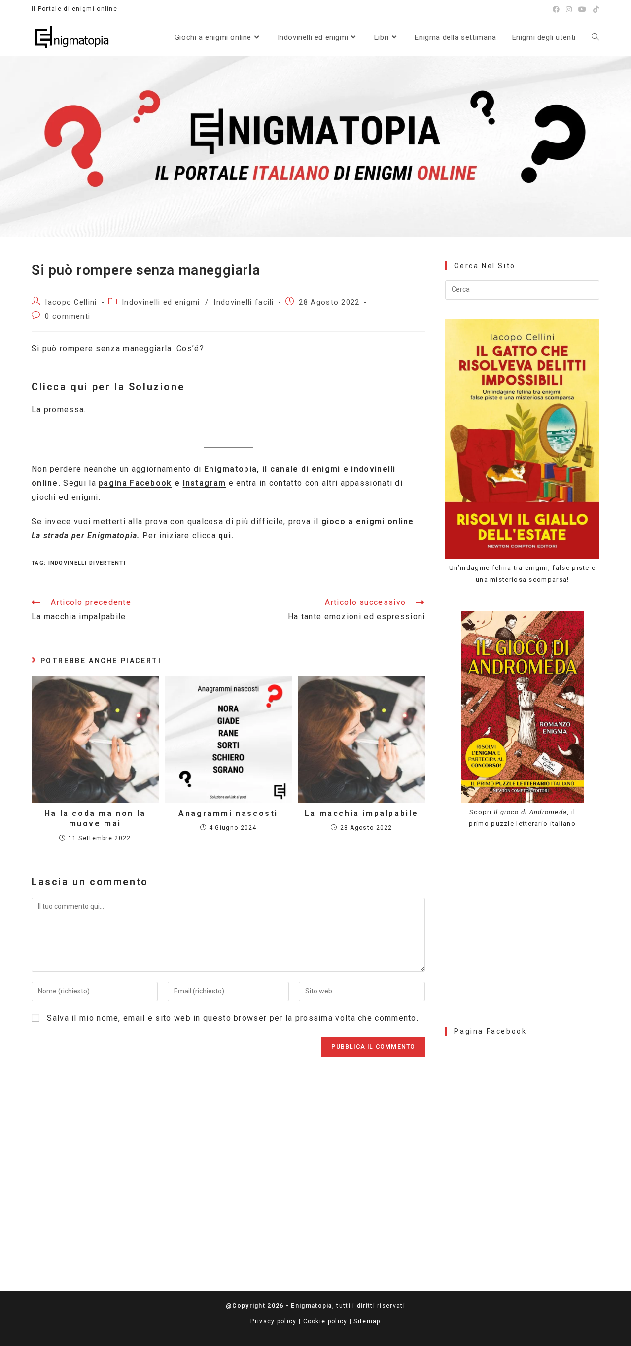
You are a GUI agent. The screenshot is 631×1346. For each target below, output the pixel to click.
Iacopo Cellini (71, 302)
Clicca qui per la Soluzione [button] (108, 386)
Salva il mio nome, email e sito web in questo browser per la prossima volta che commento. (233, 1018)
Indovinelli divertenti (87, 563)
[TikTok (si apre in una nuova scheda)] (594, 9)
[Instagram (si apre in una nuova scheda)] (569, 9)
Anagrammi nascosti (228, 813)
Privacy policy (273, 1321)
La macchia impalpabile (362, 813)
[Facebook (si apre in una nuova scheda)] (556, 9)
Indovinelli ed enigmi (161, 302)
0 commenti (67, 316)
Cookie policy (325, 1321)
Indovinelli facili (243, 302)
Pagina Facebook (490, 1031)
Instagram (204, 483)
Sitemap (366, 1321)
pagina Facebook (135, 483)
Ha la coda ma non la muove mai (95, 818)
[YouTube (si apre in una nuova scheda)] (582, 9)
